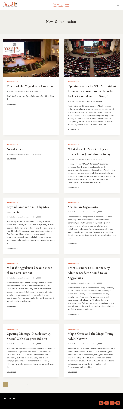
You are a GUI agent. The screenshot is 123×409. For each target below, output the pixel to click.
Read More (12, 104)
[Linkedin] (117, 403)
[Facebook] (101, 403)
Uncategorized (12, 81)
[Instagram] (112, 403)
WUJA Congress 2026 (61, 5)
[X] (106, 403)
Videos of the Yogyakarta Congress (30, 86)
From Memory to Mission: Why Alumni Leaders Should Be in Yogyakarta (89, 273)
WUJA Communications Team (19, 91)
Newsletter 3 (15, 149)
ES (5, 398)
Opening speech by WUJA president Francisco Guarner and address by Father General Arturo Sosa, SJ (92, 91)
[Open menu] (118, 5)
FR (10, 398)
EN (14, 398)
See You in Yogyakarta (83, 207)
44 (26, 384)
